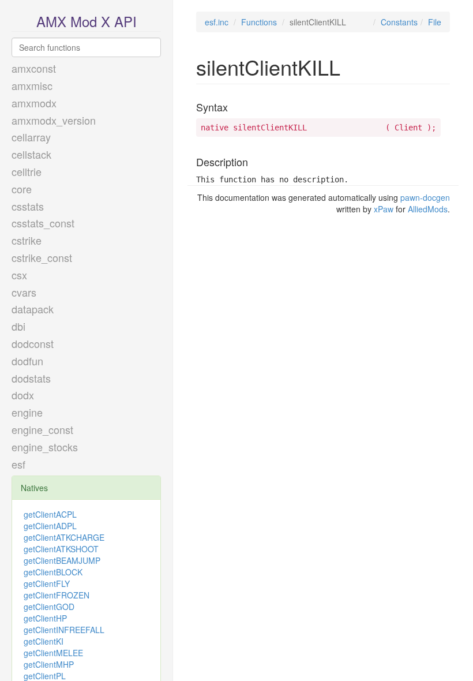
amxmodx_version (54, 120)
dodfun (27, 360)
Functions (259, 22)
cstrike (27, 240)
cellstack (31, 154)
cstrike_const (42, 257)
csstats (28, 206)
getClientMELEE (53, 652)
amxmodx (34, 102)
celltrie (27, 171)
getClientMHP (49, 664)
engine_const (42, 429)
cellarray (31, 136)
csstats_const (43, 222)
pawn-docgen (425, 197)
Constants (399, 22)
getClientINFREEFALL (64, 629)
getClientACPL (50, 514)
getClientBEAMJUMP (62, 560)
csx (19, 274)
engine (27, 412)
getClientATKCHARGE (64, 537)
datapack (33, 308)
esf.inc (216, 22)
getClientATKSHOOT (61, 549)
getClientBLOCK (53, 572)
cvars (24, 292)
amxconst (34, 68)
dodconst (33, 343)
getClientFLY (47, 583)
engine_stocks (45, 446)
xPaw (383, 209)
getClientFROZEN (56, 595)
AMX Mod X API (86, 21)
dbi (18, 326)
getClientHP (45, 618)
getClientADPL (50, 526)
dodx (23, 394)
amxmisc (32, 85)
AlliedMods (428, 209)
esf (18, 464)
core (22, 188)
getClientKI (43, 641)
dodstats (31, 378)
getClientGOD (49, 606)
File (434, 22)
